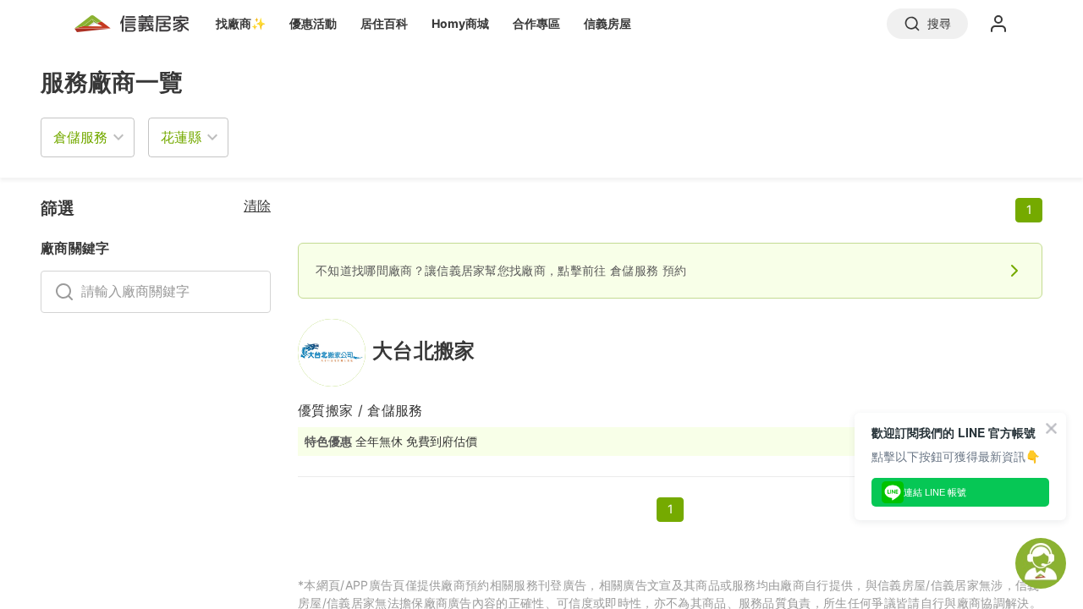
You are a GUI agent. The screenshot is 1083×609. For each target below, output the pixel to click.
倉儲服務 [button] (80, 137)
